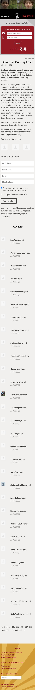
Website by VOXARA (7, 684)
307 (17, 626)
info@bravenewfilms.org (8, 657)
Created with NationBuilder (9, 687)
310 (30, 626)
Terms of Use (5, 674)
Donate (17, 648)
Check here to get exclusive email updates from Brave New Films (15, 189)
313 (11, 630)
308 (21, 626)
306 (13, 626)
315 (20, 630)
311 (3, 630)
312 (7, 630)
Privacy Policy (14, 674)
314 (16, 630)
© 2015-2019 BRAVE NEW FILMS (12, 663)
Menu (6, 16)
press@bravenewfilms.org (8, 668)
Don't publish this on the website (15, 194)
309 (26, 626)
